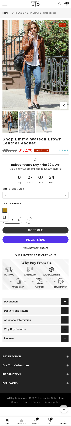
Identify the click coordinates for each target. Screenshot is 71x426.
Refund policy (52, 402)
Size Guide (18, 188)
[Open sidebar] (4, 217)
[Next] (63, 65)
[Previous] (7, 65)
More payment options (35, 247)
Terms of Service (31, 402)
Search (15, 402)
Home (5, 12)
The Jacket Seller (47, 398)
